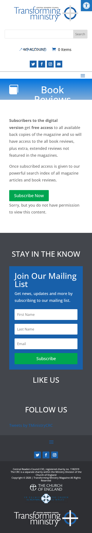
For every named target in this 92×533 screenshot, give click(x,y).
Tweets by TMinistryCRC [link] (31, 425)
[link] (86, 5)
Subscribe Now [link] (29, 195)
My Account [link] (35, 49)
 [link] (59, 64)
